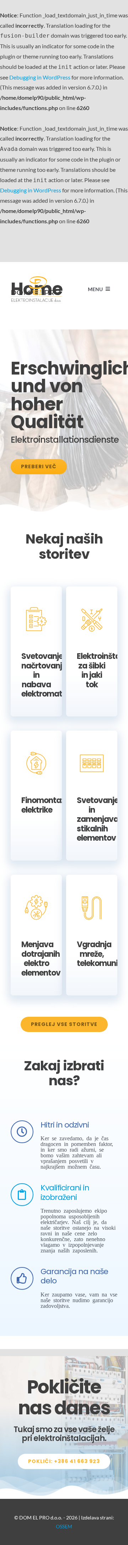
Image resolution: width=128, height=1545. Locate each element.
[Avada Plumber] (36, 278)
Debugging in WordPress (39, 77)
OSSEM (64, 1526)
